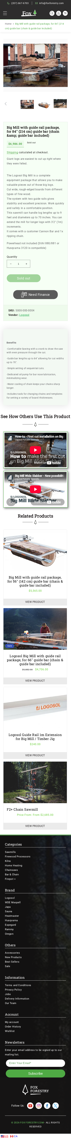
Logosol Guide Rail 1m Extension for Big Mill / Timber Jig (35, 737)
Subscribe (35, 1073)
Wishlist (10, 1031)
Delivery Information (17, 998)
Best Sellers (12, 961)
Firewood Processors (17, 856)
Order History (13, 1026)
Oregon (9, 933)
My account (12, 1022)
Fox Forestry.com (32, 1122)
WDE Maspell (13, 902)
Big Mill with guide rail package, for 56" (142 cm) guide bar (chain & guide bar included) (35, 581)
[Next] (63, 65)
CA (16, 1136)
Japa (8, 906)
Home (8, 23)
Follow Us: (17, 1105)
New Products (13, 957)
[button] (5, 13)
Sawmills (10, 852)
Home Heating (13, 865)
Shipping (12, 152)
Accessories (12, 952)
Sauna (8, 911)
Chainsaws (11, 870)
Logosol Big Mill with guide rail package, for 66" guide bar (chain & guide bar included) (35, 660)
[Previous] (8, 65)
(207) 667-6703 (20, 3)
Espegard (10, 924)
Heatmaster (12, 915)
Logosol (24, 315)
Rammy (9, 929)
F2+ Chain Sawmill (22, 809)
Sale (7, 966)
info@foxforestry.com (51, 3)
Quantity (12, 257)
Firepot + (10, 878)
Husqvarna (11, 920)
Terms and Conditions (18, 985)
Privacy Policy (13, 989)
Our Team (10, 1003)
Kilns (8, 861)
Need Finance (39, 295)
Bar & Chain (12, 874)
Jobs (8, 994)
